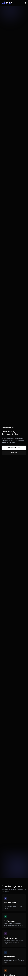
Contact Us (14, 452)
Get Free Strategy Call (14, 447)
